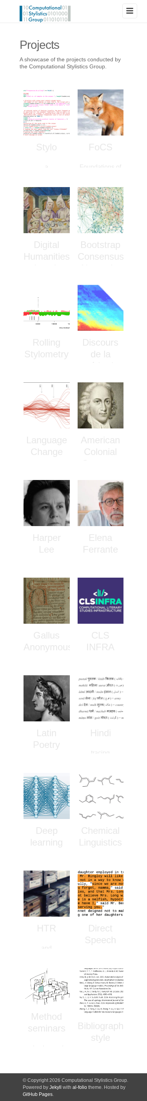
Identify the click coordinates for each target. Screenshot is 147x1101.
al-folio (80, 1087)
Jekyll (55, 1087)
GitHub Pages (38, 1094)
